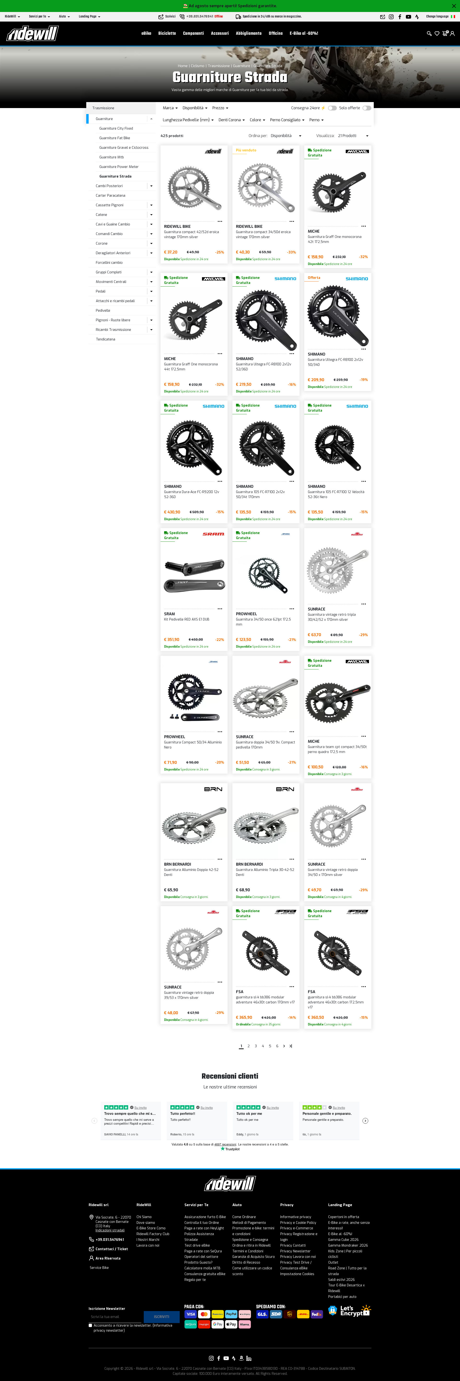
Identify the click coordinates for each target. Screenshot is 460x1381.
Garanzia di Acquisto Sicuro (253, 1256)
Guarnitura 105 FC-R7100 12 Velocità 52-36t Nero (336, 494)
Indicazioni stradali (110, 1230)
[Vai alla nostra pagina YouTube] (226, 1358)
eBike (146, 33)
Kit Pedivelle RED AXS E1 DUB (186, 619)
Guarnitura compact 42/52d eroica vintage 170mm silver (191, 234)
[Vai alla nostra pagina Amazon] (241, 1358)
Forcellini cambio (109, 262)
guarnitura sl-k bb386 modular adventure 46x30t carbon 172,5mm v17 (336, 1002)
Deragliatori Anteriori (113, 253)
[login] (452, 34)
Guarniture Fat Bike (114, 138)
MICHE (314, 231)
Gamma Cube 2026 (343, 1239)
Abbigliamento (249, 33)
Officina (276, 33)
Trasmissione (219, 65)
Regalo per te (195, 1279)
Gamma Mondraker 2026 (348, 1245)
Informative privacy (295, 1217)
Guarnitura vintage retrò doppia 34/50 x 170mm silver (333, 872)
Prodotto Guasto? (198, 1262)
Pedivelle (103, 310)
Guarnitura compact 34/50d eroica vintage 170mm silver (263, 234)
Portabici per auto (342, 1297)
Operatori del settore (201, 1256)
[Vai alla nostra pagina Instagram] (211, 1358)
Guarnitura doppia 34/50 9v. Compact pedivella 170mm (265, 745)
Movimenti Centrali (111, 281)
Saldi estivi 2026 (341, 1279)
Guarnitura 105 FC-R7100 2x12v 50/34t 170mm (260, 494)
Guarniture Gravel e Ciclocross (124, 147)
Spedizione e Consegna (250, 1239)
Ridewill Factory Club (153, 1234)
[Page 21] (291, 1046)
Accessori (220, 33)
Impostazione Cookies (297, 1274)
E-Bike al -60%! (304, 33)
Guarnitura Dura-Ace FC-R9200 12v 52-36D (191, 494)
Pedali (100, 291)
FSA (239, 991)
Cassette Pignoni (109, 205)
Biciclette (167, 33)
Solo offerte (349, 107)
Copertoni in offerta (343, 1217)
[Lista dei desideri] (437, 34)
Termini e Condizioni (247, 1251)
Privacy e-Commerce (296, 1228)
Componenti (193, 33)
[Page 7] (284, 1046)
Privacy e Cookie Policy (298, 1222)
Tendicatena (105, 339)
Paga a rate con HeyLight (204, 1228)
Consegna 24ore (305, 107)
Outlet (333, 1262)
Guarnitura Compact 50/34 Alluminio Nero (193, 745)
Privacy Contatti (293, 1245)
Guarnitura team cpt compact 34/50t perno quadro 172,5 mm (337, 749)
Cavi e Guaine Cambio (113, 224)
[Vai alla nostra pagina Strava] (234, 1358)
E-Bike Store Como (151, 1228)
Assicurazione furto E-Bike (205, 1217)
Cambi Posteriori (109, 186)
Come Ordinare (244, 1217)
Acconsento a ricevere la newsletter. (133, 1328)
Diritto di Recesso (246, 1262)
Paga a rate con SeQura (203, 1251)
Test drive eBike (197, 1245)
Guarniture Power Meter (119, 166)
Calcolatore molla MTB (202, 1268)
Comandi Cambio (109, 233)
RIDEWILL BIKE (177, 226)
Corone (102, 243)
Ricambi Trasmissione (113, 329)
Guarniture (241, 65)
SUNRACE (316, 609)
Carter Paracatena (110, 195)
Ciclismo (197, 65)
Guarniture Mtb (111, 157)
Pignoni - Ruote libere (113, 320)
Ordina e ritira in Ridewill (251, 1245)
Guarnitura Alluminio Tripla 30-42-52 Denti (265, 872)
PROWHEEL (246, 613)
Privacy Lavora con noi (298, 1256)
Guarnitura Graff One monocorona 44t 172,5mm (191, 367)
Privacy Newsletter (295, 1251)
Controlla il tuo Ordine (201, 1222)
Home (183, 65)
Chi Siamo (144, 1217)
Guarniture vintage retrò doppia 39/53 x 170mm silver (189, 995)
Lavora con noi (148, 1245)
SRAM (169, 613)
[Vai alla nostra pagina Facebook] (219, 1358)
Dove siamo (146, 1222)
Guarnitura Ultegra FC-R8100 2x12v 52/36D (263, 367)
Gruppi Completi (108, 272)
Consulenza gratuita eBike (204, 1274)
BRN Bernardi (177, 864)
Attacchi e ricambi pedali (115, 301)
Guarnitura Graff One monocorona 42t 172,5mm (335, 239)
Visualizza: (325, 135)
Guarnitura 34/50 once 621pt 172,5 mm (263, 622)
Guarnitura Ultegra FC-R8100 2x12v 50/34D (335, 362)
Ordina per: (258, 135)
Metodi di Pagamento (249, 1222)
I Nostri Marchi (148, 1239)
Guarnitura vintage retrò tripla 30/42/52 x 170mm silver (332, 617)
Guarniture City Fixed (116, 128)
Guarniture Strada (267, 65)
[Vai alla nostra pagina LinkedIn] (249, 1358)
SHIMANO (244, 358)
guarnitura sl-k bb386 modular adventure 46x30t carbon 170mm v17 (265, 1000)
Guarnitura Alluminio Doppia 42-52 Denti (191, 872)
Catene (101, 214)
